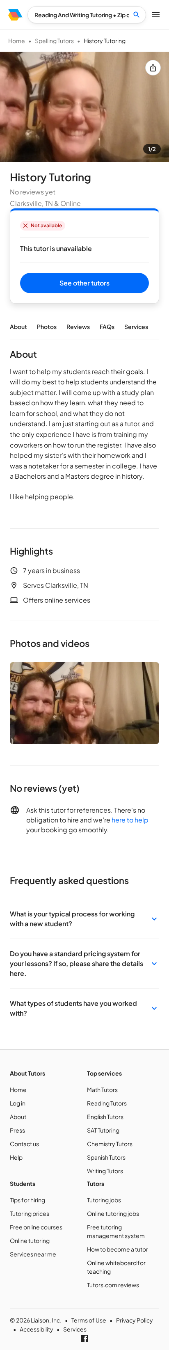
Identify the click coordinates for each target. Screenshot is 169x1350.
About (18, 326)
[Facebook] (84, 1338)
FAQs (107, 326)
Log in (17, 1103)
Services (136, 326)
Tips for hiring (27, 1200)
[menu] (15, 14)
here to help (130, 819)
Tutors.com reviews (113, 1284)
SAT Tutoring (103, 1130)
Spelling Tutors (54, 40)
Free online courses (36, 1227)
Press (17, 1130)
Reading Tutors (107, 1103)
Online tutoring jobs (113, 1213)
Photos (47, 326)
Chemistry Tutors (109, 1143)
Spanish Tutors (106, 1157)
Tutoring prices (29, 1213)
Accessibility (36, 1329)
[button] (84, 919)
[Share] (153, 67)
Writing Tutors (105, 1170)
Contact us (24, 1143)
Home (16, 40)
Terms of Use (88, 1320)
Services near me (33, 1254)
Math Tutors (102, 1089)
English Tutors (105, 1116)
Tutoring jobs (104, 1200)
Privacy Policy (134, 1320)
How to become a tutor (117, 1249)
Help (16, 1157)
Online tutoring (30, 1240)
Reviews (78, 326)
